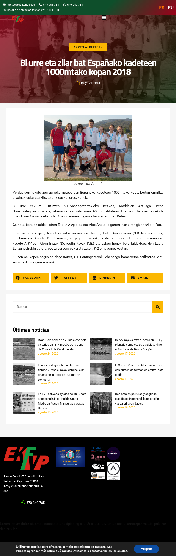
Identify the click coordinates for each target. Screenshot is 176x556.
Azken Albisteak (88, 47)
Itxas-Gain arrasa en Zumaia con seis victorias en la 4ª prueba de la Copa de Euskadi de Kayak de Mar (62, 344)
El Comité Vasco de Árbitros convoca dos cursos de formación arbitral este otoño (139, 369)
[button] (31, 278)
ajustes (122, 551)
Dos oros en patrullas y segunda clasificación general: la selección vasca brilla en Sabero (137, 398)
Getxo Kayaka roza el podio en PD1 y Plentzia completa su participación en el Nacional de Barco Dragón (139, 344)
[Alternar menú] (104, 17)
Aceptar (146, 549)
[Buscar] (157, 307)
